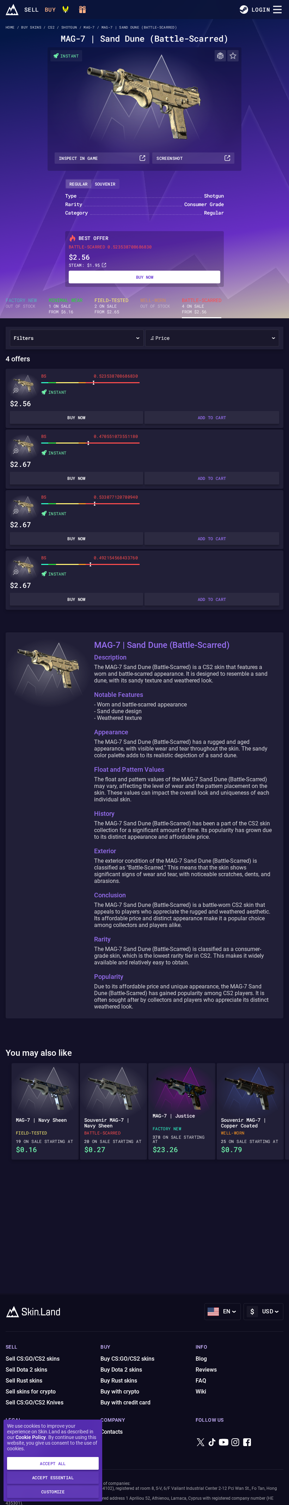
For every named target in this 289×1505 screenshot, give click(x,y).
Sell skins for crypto (31, 1391)
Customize (52, 1491)
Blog (201, 1358)
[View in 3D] (220, 55)
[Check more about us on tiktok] (212, 1447)
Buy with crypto (119, 1391)
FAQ (201, 1380)
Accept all (53, 1463)
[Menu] (277, 9)
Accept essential (53, 1477)
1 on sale (65, 305)
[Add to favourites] (233, 55)
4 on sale (201, 305)
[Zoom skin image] (15, 390)
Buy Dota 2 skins (121, 1369)
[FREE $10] (82, 9)
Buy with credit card (125, 1402)
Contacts (111, 1431)
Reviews (206, 1369)
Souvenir (105, 184)
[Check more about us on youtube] (224, 1447)
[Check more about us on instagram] (235, 1447)
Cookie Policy (31, 1437)
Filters (23, 338)
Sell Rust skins (24, 1380)
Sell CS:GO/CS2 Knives (34, 1402)
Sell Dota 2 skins (26, 1369)
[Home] (12, 9)
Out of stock (21, 303)
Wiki (201, 1391)
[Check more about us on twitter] (200, 1447)
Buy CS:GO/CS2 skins (127, 1358)
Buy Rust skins (118, 1380)
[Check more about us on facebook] (247, 1447)
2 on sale (111, 305)
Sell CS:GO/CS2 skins (33, 1358)
